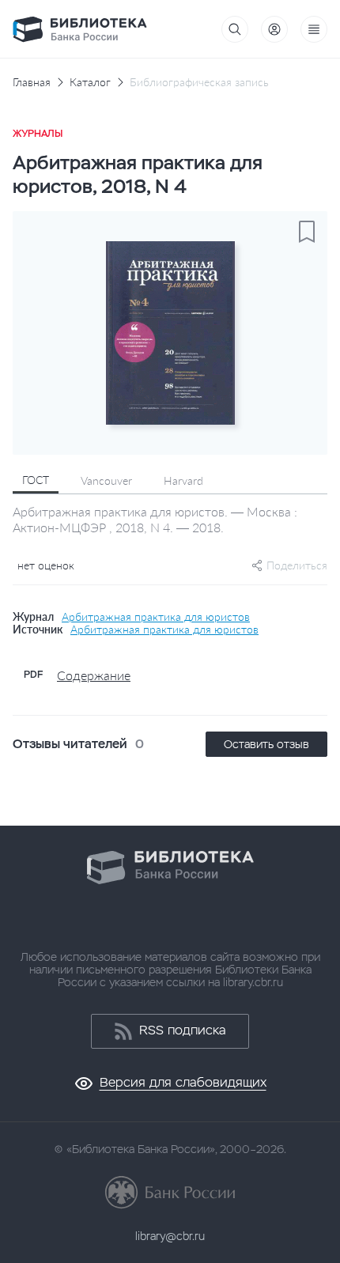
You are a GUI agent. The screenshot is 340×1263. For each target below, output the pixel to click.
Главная (32, 82)
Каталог (90, 82)
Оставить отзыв (266, 744)
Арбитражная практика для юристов (156, 617)
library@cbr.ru (170, 1236)
